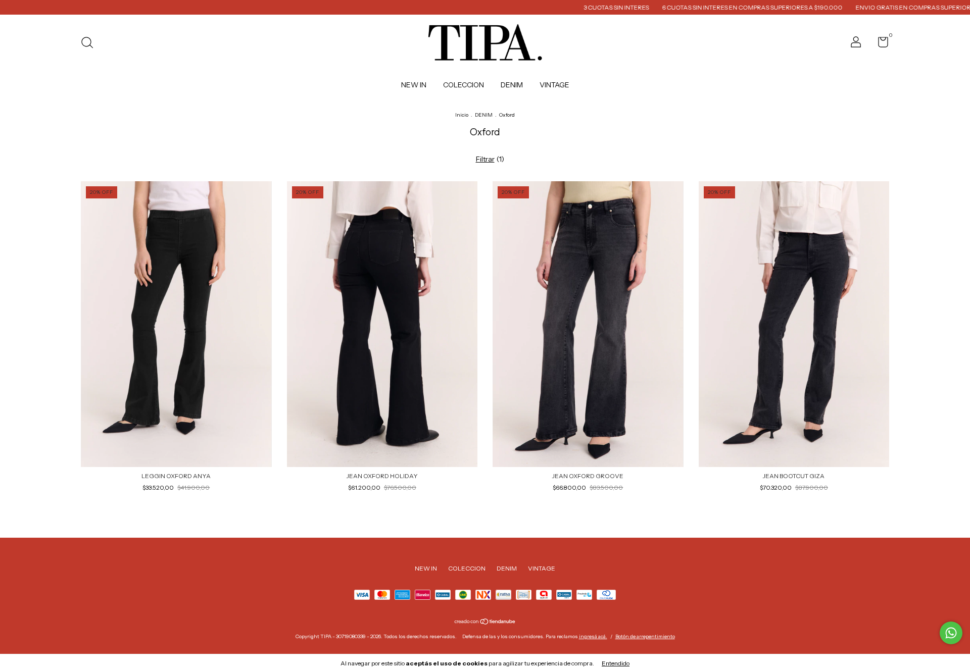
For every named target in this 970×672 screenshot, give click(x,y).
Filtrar (485, 159)
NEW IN (413, 84)
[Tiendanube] (485, 622)
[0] (879, 44)
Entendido (615, 663)
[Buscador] (91, 44)
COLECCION (463, 84)
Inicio (461, 115)
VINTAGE (554, 84)
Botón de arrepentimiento (645, 636)
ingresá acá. (593, 636)
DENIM (512, 84)
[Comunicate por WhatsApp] (951, 633)
